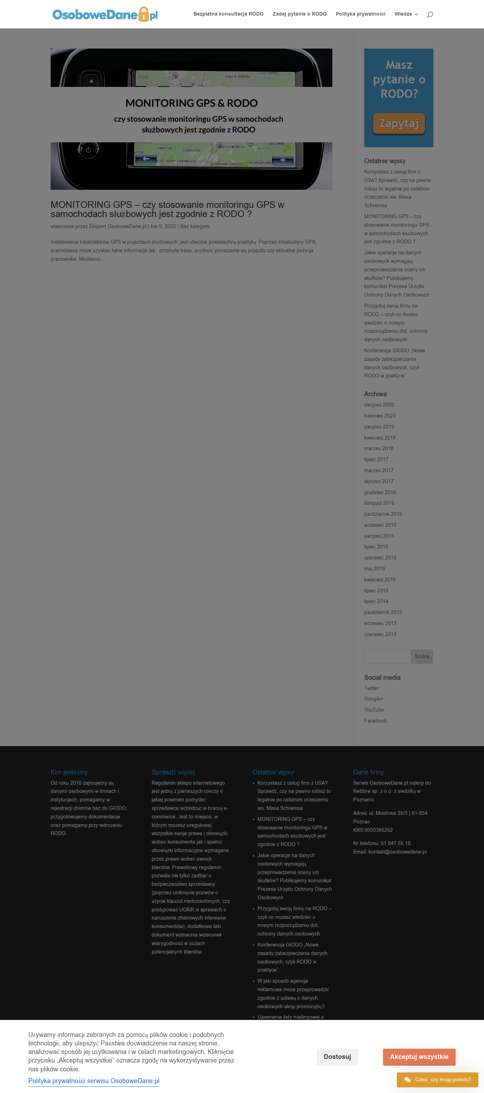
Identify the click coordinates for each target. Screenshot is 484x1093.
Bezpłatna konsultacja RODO (228, 15)
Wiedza (403, 15)
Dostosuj (337, 1057)
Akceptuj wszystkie (419, 1057)
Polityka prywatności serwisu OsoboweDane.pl (93, 1081)
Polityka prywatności (360, 15)
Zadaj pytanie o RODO (300, 15)
